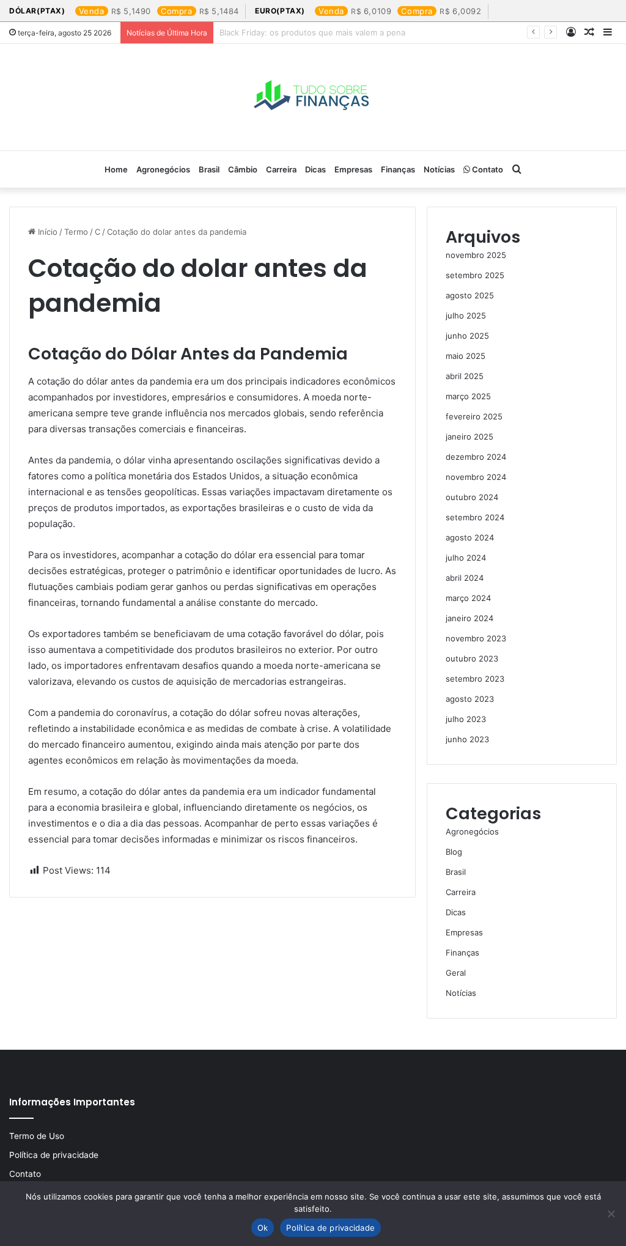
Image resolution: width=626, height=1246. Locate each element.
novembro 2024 (476, 477)
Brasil (209, 169)
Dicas (315, 169)
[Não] (611, 1213)
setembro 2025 (475, 275)
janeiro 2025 (469, 436)
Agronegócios (163, 169)
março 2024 (468, 598)
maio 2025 (465, 356)
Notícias (439, 169)
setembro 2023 (475, 679)
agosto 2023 (470, 699)
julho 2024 (466, 557)
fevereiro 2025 (474, 416)
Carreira (281, 169)
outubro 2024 (472, 497)
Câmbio (242, 169)
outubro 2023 (472, 658)
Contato (486, 169)
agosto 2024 (470, 537)
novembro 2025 (476, 255)
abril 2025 (465, 376)
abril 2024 (465, 578)
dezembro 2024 (476, 457)
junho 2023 (467, 739)
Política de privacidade (53, 1155)
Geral (456, 973)
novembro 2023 (476, 638)
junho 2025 (467, 336)
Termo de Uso (36, 1136)
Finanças (398, 169)
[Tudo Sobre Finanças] (313, 97)
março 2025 (468, 396)
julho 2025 (466, 315)
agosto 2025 (470, 295)
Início (46, 232)
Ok (262, 1228)
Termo (76, 232)
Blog (454, 852)
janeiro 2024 (469, 618)
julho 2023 (466, 719)
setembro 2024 (475, 517)
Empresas (353, 169)
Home (116, 169)
